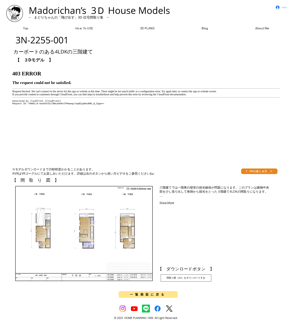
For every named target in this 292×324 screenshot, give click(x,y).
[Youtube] (134, 309)
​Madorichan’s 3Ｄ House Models (99, 10)
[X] (169, 309)
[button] (259, 171)
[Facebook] (158, 309)
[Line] (146, 309)
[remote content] (146, 114)
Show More (167, 202)
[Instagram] (123, 309)
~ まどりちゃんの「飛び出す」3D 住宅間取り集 (66, 17)
